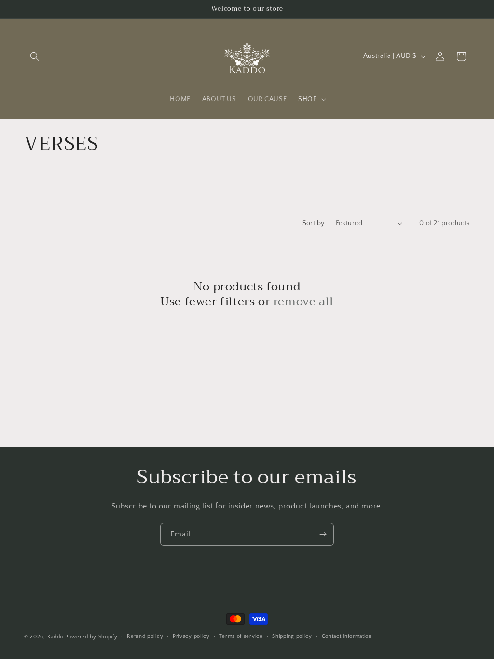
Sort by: (314, 223)
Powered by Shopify (91, 637)
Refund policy (145, 636)
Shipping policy (292, 636)
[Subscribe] (322, 534)
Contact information (347, 636)
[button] (34, 56)
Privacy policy (191, 636)
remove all (304, 301)
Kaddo (55, 637)
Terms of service (240, 636)
